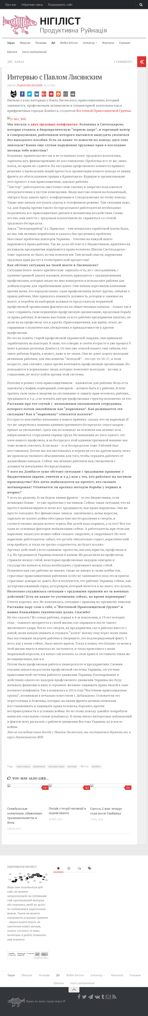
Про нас (10, 5)
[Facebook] (79, 996)
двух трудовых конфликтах (54, 124)
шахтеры (72, 766)
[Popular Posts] (58, 868)
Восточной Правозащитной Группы (103, 110)
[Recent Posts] (69, 868)
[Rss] (114, 996)
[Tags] (89, 868)
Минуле (25, 43)
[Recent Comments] (79, 868)
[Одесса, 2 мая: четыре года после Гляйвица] (111, 793)
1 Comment (123, 62)
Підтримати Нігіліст (22, 867)
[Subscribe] (108, 996)
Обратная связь (32, 5)
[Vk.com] (97, 996)
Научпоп (108, 43)
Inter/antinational (34, 52)
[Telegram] (90, 996)
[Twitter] (84, 996)
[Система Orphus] (28, 958)
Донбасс (96, 766)
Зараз (11, 43)
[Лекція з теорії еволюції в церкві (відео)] (69, 793)
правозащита (23, 766)
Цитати (12, 52)
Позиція (40, 43)
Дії (53, 43)
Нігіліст (60, 21)
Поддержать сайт (60, 5)
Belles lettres (69, 43)
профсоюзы (39, 766)
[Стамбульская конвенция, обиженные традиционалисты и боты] (28, 793)
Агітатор (89, 43)
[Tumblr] (102, 996)
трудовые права (56, 766)
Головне (124, 43)
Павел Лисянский (29, 85)
